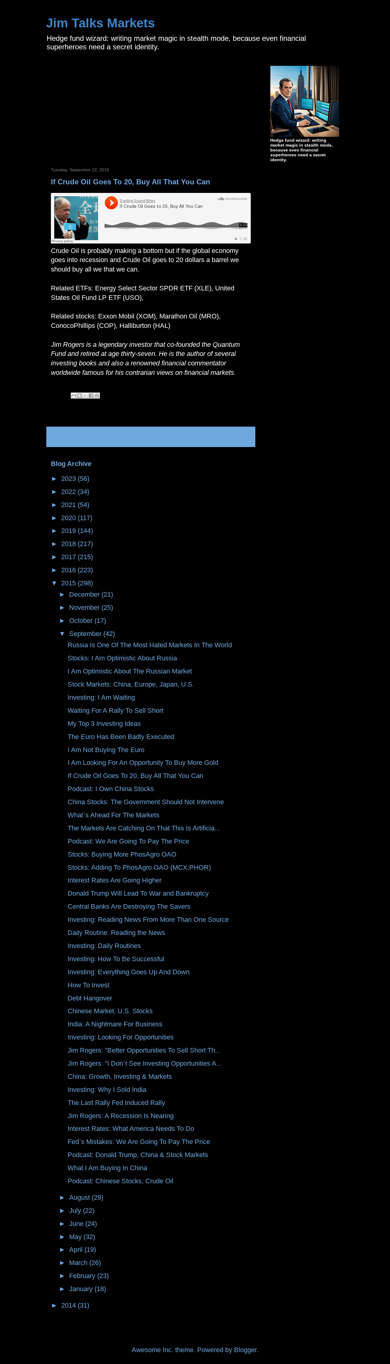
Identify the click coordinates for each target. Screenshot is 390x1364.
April (76, 1249)
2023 (69, 478)
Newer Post (71, 436)
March (79, 1262)
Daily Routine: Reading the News (116, 932)
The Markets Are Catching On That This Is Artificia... (144, 828)
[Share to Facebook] (91, 396)
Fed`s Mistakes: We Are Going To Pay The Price (139, 1142)
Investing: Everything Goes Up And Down (129, 972)
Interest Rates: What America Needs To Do (131, 1128)
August (80, 1197)
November (85, 607)
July (76, 1210)
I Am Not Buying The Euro (106, 750)
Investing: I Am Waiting (101, 697)
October (81, 620)
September (86, 634)
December (85, 594)
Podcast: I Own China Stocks (111, 789)
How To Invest (88, 985)
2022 (69, 492)
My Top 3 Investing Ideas (104, 723)
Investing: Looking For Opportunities (121, 1037)
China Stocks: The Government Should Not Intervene (146, 802)
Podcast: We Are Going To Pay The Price (128, 841)
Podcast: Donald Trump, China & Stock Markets (138, 1155)
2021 (69, 505)
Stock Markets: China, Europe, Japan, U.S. (131, 684)
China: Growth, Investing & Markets (120, 1076)
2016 (69, 570)
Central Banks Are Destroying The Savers (129, 906)
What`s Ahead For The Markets (113, 815)
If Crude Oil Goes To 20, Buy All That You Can (135, 776)
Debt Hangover (90, 998)
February (83, 1276)
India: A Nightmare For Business (115, 1024)
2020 (69, 518)
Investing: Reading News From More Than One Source (148, 919)
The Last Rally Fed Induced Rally (116, 1102)
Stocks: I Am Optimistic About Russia (122, 658)
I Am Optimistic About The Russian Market (130, 671)
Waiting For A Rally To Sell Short (115, 710)
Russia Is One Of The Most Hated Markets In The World (150, 645)
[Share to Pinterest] (97, 396)
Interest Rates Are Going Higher (114, 880)
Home (152, 436)
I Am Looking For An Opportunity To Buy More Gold (143, 762)
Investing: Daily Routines (104, 946)
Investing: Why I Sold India (107, 1089)
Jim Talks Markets (100, 23)
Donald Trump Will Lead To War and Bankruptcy (138, 893)
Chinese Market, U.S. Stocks (110, 1011)
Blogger (245, 1350)
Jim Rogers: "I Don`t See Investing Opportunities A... (145, 1063)
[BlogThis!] (79, 396)
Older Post (232, 436)
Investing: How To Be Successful (116, 959)
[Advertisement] (102, 108)
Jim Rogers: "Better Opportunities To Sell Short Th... (144, 1050)
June (77, 1223)
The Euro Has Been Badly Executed (121, 737)
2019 (69, 531)
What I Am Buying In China (107, 1168)
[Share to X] (85, 396)
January (81, 1289)
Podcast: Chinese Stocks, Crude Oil (120, 1181)
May (76, 1237)
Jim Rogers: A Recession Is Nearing (121, 1116)
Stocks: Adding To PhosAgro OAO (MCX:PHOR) (139, 867)
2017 (69, 557)
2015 (69, 583)
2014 (69, 1305)
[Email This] (74, 396)
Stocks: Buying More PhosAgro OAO (122, 854)
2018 (69, 544)
